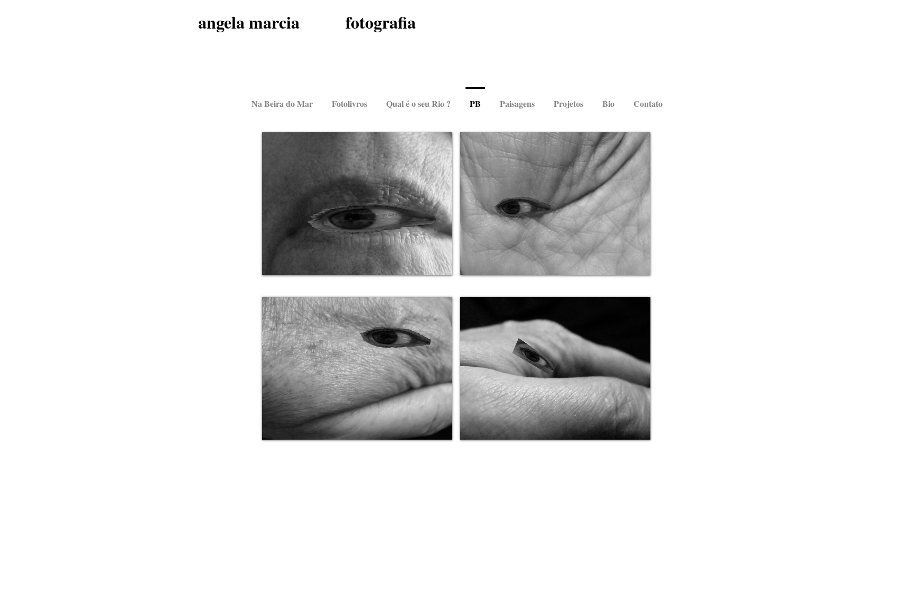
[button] (357, 203)
